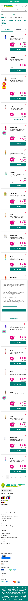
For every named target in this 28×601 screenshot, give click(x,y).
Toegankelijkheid (5, 543)
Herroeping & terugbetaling (8, 512)
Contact (3, 539)
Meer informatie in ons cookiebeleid (10, 306)
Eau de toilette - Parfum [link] (16, 17)
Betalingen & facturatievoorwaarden (10, 508)
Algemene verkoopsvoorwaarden (9, 516)
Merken (3, 524)
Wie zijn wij (4, 535)
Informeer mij (19, 119)
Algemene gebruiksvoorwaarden (9, 537)
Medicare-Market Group (7, 526)
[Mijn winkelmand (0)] (26, 6)
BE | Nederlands (7, 490)
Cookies (3, 541)
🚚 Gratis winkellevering (14, 1)
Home (2, 17)
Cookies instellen (14, 318)
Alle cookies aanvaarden (14, 309)
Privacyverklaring (5, 533)
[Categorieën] (2, 6)
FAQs (2, 510)
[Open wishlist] (22, 6)
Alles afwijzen (14, 314)
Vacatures (3, 528)
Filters (8, 29)
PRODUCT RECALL (6, 518)
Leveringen (4, 514)
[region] (14, 300)
